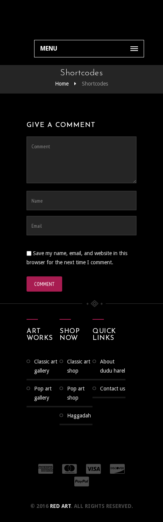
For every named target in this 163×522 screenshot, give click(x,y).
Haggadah (79, 416)
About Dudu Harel (112, 366)
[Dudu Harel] (44, 19)
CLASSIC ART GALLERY (45, 366)
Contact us (112, 389)
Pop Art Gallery (43, 393)
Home (62, 84)
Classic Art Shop (78, 366)
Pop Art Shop (76, 393)
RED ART (60, 506)
